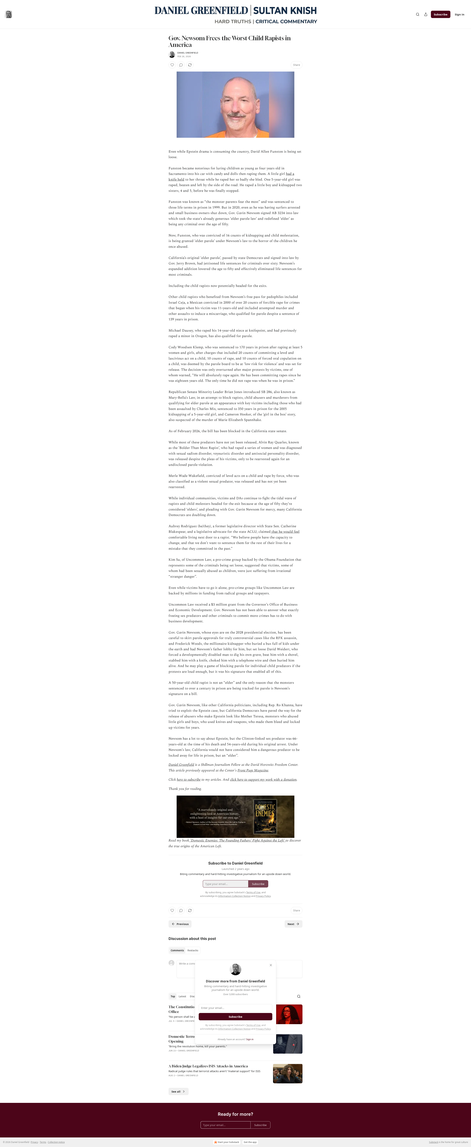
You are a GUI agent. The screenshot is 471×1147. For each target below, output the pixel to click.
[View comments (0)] (181, 65)
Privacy (34, 1142)
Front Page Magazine (253, 770)
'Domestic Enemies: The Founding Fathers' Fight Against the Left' (237, 840)
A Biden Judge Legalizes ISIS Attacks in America (208, 1066)
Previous (183, 924)
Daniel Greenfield (187, 52)
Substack (433, 1142)
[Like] (172, 65)
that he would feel (285, 531)
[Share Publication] (425, 14)
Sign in (459, 14)
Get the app (250, 1142)
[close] (271, 965)
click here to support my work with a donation (263, 779)
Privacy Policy (263, 1028)
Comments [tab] (177, 950)
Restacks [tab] (192, 950)
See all (175, 1091)
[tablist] (184, 950)
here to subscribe (189, 779)
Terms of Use (253, 1025)
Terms (43, 1142)
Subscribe (440, 14)
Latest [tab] (182, 996)
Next (291, 924)
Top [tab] (173, 996)
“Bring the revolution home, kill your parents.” (198, 1046)
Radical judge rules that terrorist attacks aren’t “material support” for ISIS (214, 1071)
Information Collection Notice (234, 1028)
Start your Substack (228, 1142)
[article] (235, 1046)
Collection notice (56, 1142)
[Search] (417, 14)
